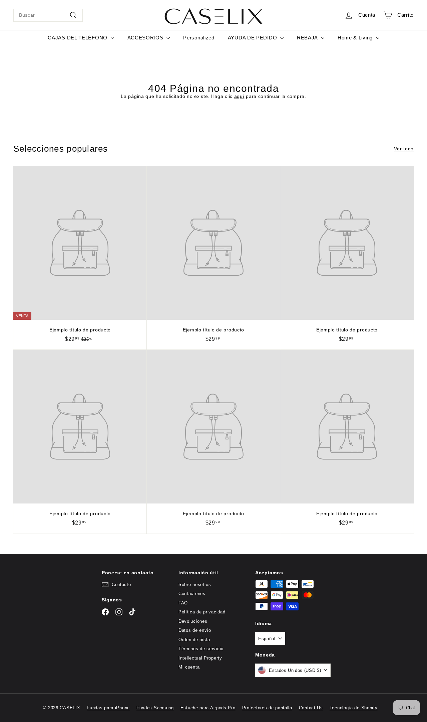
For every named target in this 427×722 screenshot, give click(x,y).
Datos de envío (194, 630)
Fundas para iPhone (108, 707)
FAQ (183, 602)
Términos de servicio (201, 648)
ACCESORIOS (146, 37)
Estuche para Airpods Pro (208, 707)
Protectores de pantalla (267, 707)
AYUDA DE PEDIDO (253, 37)
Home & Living (356, 37)
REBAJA (308, 37)
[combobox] (48, 15)
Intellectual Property (200, 658)
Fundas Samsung (155, 707)
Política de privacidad (201, 611)
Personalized (198, 37)
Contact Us (311, 707)
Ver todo (404, 148)
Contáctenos (191, 593)
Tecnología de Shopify (354, 707)
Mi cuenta (188, 667)
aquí (239, 96)
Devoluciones (192, 621)
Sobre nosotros (194, 584)
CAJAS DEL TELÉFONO (78, 37)
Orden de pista (194, 639)
